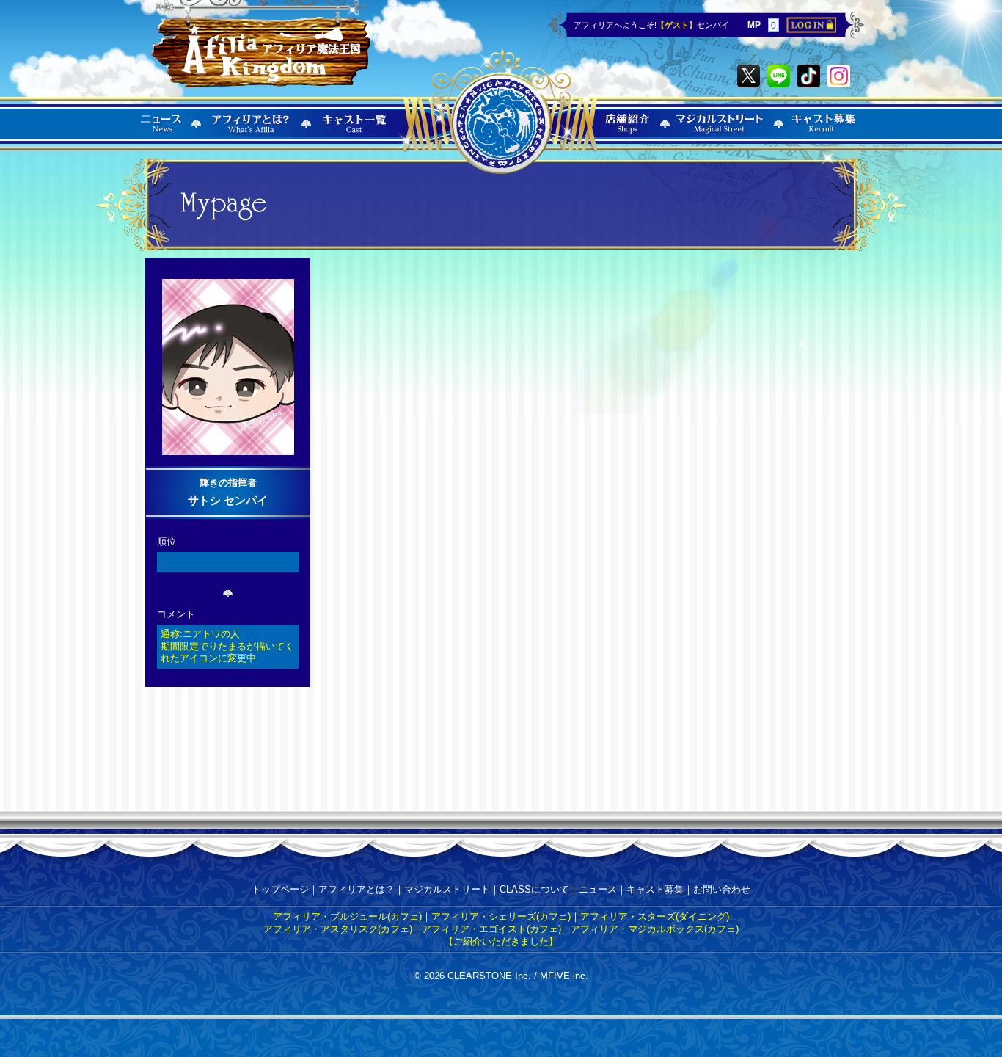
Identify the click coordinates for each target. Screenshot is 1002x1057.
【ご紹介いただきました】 (501, 941)
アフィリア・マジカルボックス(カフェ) (655, 928)
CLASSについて (534, 889)
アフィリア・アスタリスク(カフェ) (337, 928)
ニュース (598, 889)
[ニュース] (161, 132)
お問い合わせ (721, 889)
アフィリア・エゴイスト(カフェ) (491, 928)
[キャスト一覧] (355, 132)
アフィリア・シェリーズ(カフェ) (501, 916)
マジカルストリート (447, 889)
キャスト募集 (655, 889)
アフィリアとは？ (356, 889)
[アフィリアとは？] (251, 132)
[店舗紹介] (627, 132)
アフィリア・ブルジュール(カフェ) (347, 916)
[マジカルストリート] (720, 132)
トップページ (280, 889)
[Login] (811, 29)
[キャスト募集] (824, 132)
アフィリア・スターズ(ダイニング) (654, 916)
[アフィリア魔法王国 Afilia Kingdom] (260, 45)
